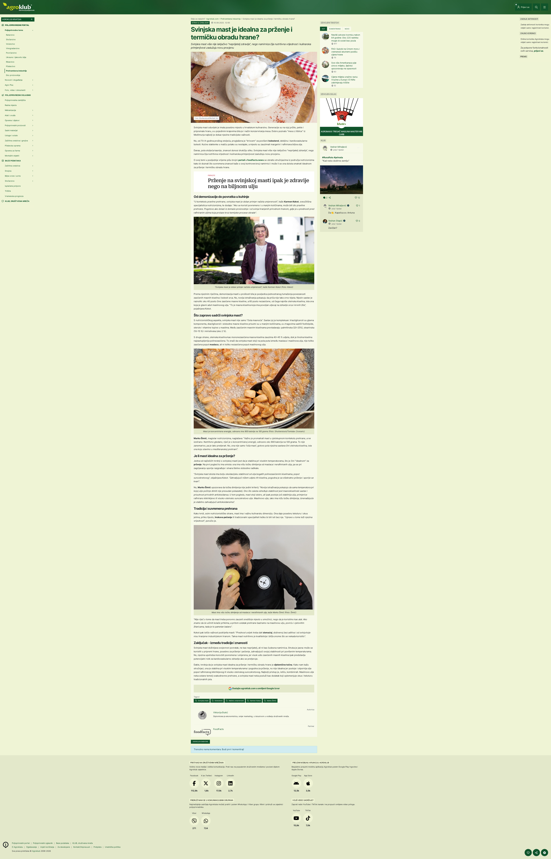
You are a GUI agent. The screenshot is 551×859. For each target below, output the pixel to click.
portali (242, 160)
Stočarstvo (11, 39)
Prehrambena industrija (230, 19)
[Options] (358, 147)
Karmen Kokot (255, 701)
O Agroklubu (17, 847)
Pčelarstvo (10, 66)
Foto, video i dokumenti (15, 90)
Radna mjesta (11, 105)
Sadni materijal (11, 130)
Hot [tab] (323, 29)
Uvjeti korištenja (47, 847)
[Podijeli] (536, 852)
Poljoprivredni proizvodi (15, 125)
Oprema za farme (12, 151)
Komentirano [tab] (335, 29)
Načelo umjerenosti (236, 701)
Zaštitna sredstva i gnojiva (16, 141)
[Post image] (341, 179)
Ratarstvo (10, 35)
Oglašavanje (31, 847)
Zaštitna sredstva (12, 166)
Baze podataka (13, 161)
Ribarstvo (10, 62)
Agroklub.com (212, 19)
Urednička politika (112, 847)
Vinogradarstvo (13, 48)
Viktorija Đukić (220, 712)
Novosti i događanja (13, 80)
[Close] (536, 7)
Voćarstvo (10, 44)
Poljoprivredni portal (21, 843)
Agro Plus (9, 85)
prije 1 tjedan (338, 150)
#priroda (338, 157)
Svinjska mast (203, 701)
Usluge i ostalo (11, 135)
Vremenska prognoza (14, 196)
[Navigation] (544, 7)
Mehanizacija (10, 110)
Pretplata (97, 847)
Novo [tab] (347, 29)
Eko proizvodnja (13, 75)
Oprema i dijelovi (12, 120)
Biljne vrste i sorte (13, 176)
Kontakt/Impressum (81, 847)
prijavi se (538, 50)
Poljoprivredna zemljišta (15, 100)
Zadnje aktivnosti (529, 19)
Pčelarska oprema (12, 146)
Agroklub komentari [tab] (200, 741)
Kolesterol (218, 701)
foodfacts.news (255, 160)
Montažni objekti (12, 156)
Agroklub (36, 851)
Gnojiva (8, 171)
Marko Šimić (271, 701)
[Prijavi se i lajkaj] (528, 852)
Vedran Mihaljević (338, 147)
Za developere (64, 847)
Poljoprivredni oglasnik (18, 95)
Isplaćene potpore (13, 186)
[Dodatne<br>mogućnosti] (544, 852)
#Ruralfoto (327, 157)
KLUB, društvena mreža (17, 201)
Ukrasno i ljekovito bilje (16, 57)
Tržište (8, 191)
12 (359, 197)
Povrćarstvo (11, 53)
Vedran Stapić (335, 220)
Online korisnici (528, 33)
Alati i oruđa (10, 115)
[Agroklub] (18, 6)
